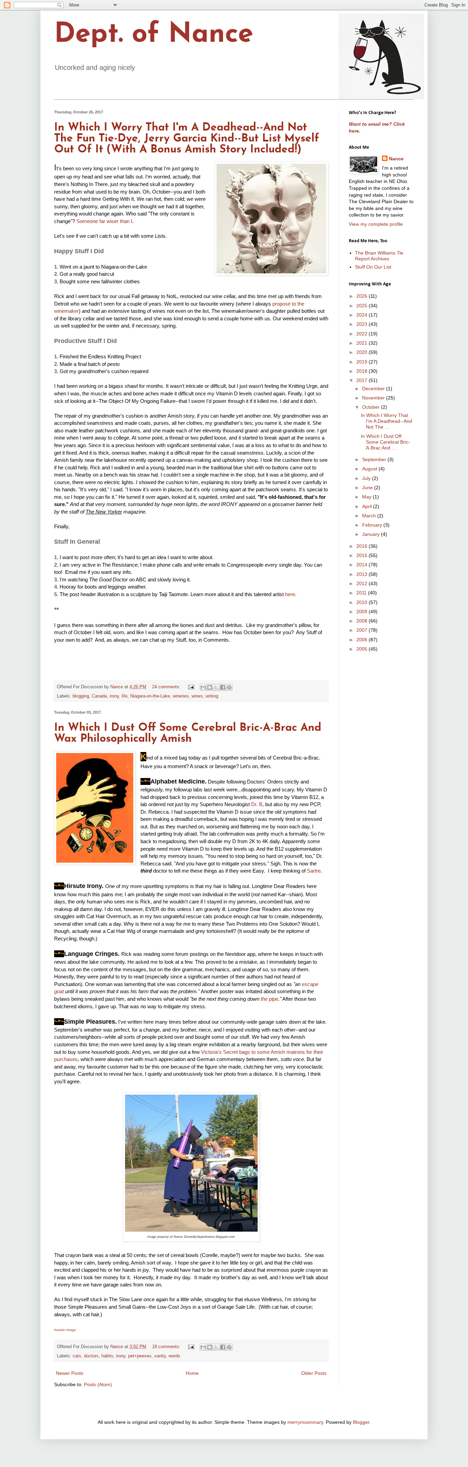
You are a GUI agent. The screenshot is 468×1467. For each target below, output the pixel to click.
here (290, 594)
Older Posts (314, 1373)
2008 (362, 621)
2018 (362, 371)
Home (192, 1373)
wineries (181, 696)
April (367, 506)
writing (212, 696)
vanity (160, 1356)
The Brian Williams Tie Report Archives (379, 255)
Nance (396, 158)
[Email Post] (191, 687)
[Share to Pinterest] (229, 687)
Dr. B (256, 804)
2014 (362, 564)
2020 (362, 352)
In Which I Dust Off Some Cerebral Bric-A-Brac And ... (385, 442)
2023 (362, 324)
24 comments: (167, 687)
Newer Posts (69, 1373)
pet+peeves (139, 1356)
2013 (362, 574)
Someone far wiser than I (104, 221)
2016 (362, 546)
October (371, 407)
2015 (362, 555)
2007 (362, 630)
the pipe (269, 999)
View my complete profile (376, 224)
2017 (362, 380)
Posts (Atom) (98, 1384)
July (367, 478)
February (372, 525)
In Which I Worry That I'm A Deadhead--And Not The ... (386, 421)
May (367, 497)
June (368, 487)
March (369, 515)
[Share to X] (216, 687)
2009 (362, 611)
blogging (81, 696)
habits (107, 1356)
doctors (91, 1356)
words (174, 1356)
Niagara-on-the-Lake (150, 696)
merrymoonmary (305, 1422)
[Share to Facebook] (222, 687)
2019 (362, 362)
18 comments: (167, 1346)
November (374, 397)
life (124, 696)
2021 (362, 343)
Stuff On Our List (373, 267)
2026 (362, 296)
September (374, 459)
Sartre (314, 871)
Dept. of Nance (153, 35)
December (374, 388)
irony (114, 696)
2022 (362, 333)
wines (197, 696)
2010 (362, 602)
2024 (362, 315)
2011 (362, 592)
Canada (99, 696)
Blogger (361, 1422)
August (370, 468)
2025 (362, 305)
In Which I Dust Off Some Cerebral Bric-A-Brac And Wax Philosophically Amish (187, 733)
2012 (362, 583)
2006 (362, 639)
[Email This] (203, 687)
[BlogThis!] (209, 687)
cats (77, 1356)
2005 (362, 649)
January (371, 534)
